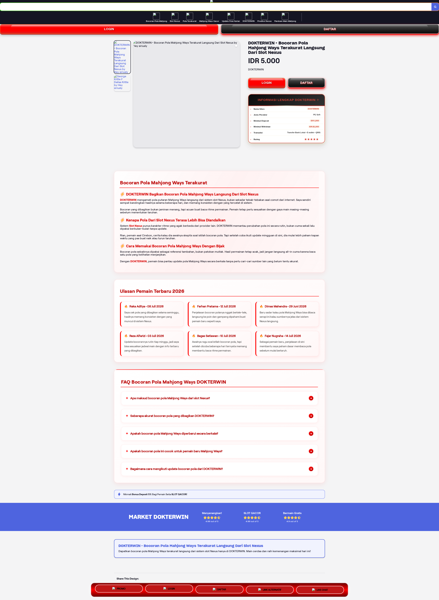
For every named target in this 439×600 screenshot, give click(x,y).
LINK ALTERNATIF (272, 589)
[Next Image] (237, 94)
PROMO (121, 589)
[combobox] (216, 7)
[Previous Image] (136, 94)
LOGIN (109, 29)
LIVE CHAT (322, 589)
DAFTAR (306, 82)
